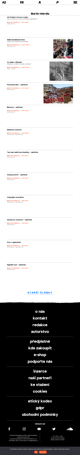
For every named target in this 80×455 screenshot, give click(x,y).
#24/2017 (26, 45)
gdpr (40, 408)
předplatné (40, 341)
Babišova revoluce (14, 130)
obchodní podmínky (40, 414)
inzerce (40, 371)
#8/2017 (25, 200)
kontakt (40, 318)
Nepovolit (43, 452)
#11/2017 (25, 155)
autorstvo (40, 331)
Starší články (40, 292)
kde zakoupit (40, 348)
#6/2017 (25, 223)
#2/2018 (25, 22)
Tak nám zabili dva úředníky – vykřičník (22, 152)
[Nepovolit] (78, 451)
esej (8, 68)
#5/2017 (25, 245)
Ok (36, 452)
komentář (10, 134)
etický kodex (40, 401)
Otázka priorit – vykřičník (17, 175)
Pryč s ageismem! (14, 242)
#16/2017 (25, 110)
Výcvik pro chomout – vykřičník (19, 220)
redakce (40, 325)
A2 (4, 2)
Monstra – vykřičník (15, 107)
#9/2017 (25, 178)
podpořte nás (40, 361)
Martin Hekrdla (13, 22)
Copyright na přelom (15, 197)
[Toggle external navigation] (75, 2)
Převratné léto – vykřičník (17, 85)
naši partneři (40, 378)
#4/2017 (25, 268)
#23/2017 (26, 67)
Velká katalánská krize (16, 40)
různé (13, 68)
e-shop (40, 355)
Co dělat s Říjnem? (14, 62)
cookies (40, 391)
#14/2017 (25, 133)
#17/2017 (25, 88)
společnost (11, 23)
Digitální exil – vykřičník (16, 265)
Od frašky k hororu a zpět (17, 17)
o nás (40, 311)
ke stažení (40, 385)
